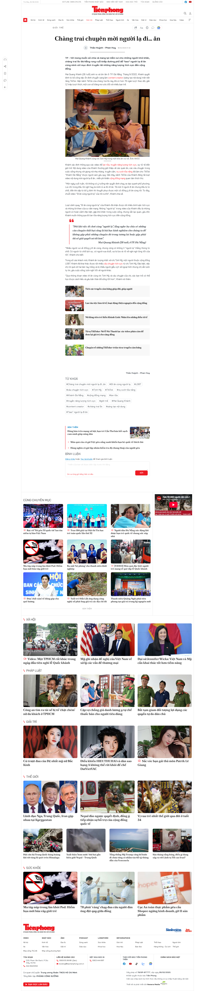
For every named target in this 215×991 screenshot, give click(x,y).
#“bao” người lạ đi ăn (77, 412)
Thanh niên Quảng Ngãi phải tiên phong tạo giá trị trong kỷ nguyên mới (131, 600)
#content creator (75, 406)
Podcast (83, 938)
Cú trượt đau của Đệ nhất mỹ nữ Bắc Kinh (48, 763)
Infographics (123, 938)
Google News (158, 27)
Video (181, 20)
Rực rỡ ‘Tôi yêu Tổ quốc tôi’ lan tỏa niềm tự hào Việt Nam (42, 532)
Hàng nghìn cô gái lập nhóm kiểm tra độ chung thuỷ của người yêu (105, 447)
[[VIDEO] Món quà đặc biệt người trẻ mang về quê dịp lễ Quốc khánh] (131, 551)
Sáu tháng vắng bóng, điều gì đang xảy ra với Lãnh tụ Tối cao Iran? (170, 856)
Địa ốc (61, 20)
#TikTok (109, 389)
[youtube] (190, 2)
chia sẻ (135, 27)
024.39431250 (32, 966)
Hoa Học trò (131, 2)
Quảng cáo (157, 2)
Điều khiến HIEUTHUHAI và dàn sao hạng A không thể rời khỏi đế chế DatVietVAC (106, 765)
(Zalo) (74, 960)
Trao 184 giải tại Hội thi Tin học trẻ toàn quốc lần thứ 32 (85, 532)
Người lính (120, 20)
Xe (128, 20)
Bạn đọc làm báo (37, 984)
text (141, 27)
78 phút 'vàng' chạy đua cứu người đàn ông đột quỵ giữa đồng (106, 909)
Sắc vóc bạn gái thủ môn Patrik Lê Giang (163, 763)
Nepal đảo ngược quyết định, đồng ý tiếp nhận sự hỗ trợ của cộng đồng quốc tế (105, 820)
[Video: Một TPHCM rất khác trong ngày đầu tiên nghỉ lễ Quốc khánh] (50, 639)
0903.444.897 (98, 960)
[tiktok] (138, 963)
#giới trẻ (103, 400)
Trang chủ (25, 20)
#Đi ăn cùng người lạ (119, 384)
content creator (115, 77)
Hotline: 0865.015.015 (71, 2)
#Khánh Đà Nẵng (74, 395)
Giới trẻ (89, 20)
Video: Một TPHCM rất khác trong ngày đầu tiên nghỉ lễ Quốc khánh (49, 661)
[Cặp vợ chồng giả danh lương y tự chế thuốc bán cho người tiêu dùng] (107, 691)
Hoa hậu (173, 20)
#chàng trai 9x (95, 406)
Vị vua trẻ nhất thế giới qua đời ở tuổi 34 (163, 818)
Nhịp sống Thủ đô (30, 951)
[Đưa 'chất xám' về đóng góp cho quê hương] (43, 584)
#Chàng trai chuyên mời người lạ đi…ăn (86, 384)
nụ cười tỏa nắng (124, 171)
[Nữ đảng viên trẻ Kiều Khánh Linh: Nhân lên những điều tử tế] (74, 319)
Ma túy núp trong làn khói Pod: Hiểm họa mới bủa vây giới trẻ (42, 567)
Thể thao (109, 20)
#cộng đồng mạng (96, 395)
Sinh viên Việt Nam (115, 2)
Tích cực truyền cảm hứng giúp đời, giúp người (108, 288)
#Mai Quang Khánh (121, 400)
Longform (103, 938)
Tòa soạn (145, 2)
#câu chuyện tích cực (77, 389)
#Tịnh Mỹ (96, 389)
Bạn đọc (138, 946)
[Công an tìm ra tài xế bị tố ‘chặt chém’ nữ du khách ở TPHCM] (50, 691)
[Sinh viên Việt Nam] (173, 930)
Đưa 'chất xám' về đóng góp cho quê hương (41, 600)
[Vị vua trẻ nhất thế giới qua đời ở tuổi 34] (165, 797)
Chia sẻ (5, 66)
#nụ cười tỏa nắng (126, 389)
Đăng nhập (70, 459)
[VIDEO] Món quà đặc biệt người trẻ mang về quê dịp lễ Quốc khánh (130, 567)
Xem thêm (190, 20)
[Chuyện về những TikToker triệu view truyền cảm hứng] (74, 350)
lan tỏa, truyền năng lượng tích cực (119, 164)
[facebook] (185, 2)
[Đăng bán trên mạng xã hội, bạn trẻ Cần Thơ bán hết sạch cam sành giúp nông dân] (140, 433)
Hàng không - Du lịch (162, 946)
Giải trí (143, 20)
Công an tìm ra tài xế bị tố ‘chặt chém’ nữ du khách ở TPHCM (49, 712)
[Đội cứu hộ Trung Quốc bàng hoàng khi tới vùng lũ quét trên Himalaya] (42, 840)
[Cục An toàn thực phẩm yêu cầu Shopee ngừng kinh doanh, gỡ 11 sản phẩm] (165, 888)
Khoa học (163, 20)
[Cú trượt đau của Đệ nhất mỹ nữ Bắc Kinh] (50, 742)
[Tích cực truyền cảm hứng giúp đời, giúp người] (74, 291)
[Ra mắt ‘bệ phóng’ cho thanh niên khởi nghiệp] (87, 551)
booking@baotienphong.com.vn (71, 964)
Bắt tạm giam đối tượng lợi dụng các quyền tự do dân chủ (162, 712)
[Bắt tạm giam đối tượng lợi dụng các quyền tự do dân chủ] (165, 691)
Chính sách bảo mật (170, 957)
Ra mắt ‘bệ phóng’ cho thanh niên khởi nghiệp (87, 567)
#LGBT (137, 384)
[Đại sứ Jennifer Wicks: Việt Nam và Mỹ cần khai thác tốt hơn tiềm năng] (165, 639)
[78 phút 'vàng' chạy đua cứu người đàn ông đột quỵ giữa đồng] (107, 888)
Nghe (5, 59)
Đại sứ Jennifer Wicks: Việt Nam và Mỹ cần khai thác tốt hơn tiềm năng (165, 661)
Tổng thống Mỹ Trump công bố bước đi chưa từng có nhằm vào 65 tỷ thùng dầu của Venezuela (129, 857)
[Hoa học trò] (188, 930)
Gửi (141, 473)
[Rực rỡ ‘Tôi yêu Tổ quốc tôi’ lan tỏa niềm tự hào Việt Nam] (43, 516)
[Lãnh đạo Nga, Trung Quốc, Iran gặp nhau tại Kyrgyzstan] (50, 797)
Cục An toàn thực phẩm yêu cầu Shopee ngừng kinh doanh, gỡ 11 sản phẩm (163, 911)
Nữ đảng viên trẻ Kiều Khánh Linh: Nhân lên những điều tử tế (116, 317)
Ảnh (62, 938)
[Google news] (152, 964)
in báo (147, 27)
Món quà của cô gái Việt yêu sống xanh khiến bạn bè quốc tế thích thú (106, 442)
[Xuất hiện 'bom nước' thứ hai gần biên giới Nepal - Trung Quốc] (86, 840)
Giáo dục (152, 20)
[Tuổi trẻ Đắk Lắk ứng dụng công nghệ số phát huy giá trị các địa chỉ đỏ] (87, 584)
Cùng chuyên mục (37, 500)
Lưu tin (5, 73)
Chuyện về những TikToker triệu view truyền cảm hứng (113, 347)
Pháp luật (99, 20)
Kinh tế (41, 20)
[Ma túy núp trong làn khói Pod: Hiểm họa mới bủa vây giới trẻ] (43, 551)
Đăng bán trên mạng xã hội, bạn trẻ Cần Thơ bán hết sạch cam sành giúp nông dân (97, 432)
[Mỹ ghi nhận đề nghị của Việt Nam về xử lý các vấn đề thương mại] (107, 639)
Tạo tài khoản (87, 459)
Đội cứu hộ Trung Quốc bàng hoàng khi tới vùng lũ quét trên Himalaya (41, 856)
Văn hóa (135, 20)
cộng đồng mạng (117, 178)
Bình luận (5, 80)
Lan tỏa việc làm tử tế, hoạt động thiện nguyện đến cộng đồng (116, 303)
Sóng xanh (51, 20)
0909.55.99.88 (65, 960)
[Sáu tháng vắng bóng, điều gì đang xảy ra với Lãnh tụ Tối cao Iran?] (172, 840)
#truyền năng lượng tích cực (81, 400)
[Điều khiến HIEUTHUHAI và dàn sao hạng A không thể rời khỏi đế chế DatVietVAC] (107, 742)
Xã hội (33, 20)
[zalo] (144, 964)
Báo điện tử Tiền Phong (107, 10)
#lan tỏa (113, 395)
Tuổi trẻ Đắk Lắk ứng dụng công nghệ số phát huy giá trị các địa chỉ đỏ (87, 600)
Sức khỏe (70, 20)
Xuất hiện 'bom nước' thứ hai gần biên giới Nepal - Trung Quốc (83, 856)
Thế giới (80, 20)
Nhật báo (46, 938)
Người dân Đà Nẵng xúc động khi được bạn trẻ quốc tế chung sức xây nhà (130, 533)
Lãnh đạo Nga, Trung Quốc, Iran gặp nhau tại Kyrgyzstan (48, 818)
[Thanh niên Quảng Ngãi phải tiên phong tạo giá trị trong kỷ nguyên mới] (131, 584)
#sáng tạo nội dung (115, 406)
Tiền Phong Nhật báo (93, 2)
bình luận (152, 27)
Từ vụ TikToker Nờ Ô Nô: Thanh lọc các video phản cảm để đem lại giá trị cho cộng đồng (114, 333)
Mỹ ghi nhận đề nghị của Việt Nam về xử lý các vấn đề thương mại (106, 661)
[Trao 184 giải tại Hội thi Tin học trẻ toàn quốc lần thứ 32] (87, 516)
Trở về (5, 87)
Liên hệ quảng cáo (65, 957)
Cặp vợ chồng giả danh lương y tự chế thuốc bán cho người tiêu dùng (106, 712)
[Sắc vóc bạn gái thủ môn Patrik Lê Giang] (165, 742)
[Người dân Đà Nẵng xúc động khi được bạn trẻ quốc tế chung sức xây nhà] (131, 516)
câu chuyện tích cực (113, 263)
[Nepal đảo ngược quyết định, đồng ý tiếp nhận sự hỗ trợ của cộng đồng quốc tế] (107, 797)
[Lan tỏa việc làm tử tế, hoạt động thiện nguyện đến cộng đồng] (74, 305)
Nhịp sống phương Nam (51, 951)
